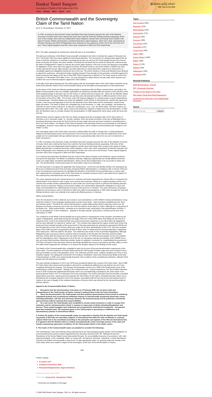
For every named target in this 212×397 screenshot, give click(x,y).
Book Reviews (138, 30)
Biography (137, 26)
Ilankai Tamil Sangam (56, 4)
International (61, 377)
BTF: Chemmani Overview (143, 88)
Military (136, 61)
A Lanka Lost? (45, 362)
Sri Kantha (137, 74)
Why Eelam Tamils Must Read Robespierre (149, 95)
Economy (136, 40)
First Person (138, 44)
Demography (138, 33)
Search (61, 11)
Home (38, 11)
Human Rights (138, 57)
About (54, 11)
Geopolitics (137, 47)
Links (68, 11)
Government (50, 377)
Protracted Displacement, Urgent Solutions (57, 368)
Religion (136, 68)
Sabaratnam (138, 71)
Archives (46, 11)
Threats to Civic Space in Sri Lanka (146, 92)
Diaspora (136, 37)
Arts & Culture (138, 23)
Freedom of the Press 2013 (50, 365)
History (136, 54)
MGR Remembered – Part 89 (144, 85)
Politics (69, 377)
